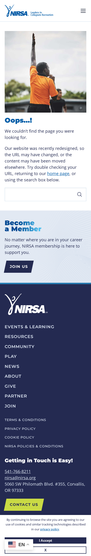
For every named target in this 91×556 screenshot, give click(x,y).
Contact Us (24, 504)
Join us (19, 266)
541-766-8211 (18, 471)
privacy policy (49, 529)
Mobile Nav (83, 11)
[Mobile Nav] (83, 11)
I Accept (45, 540)
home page (58, 173)
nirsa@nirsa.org (20, 477)
